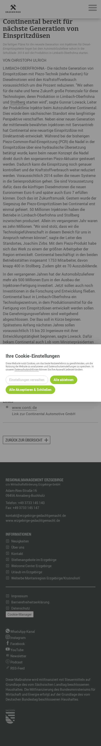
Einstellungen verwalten (26, 379)
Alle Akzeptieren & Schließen (30, 389)
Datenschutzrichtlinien (27, 369)
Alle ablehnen (64, 379)
